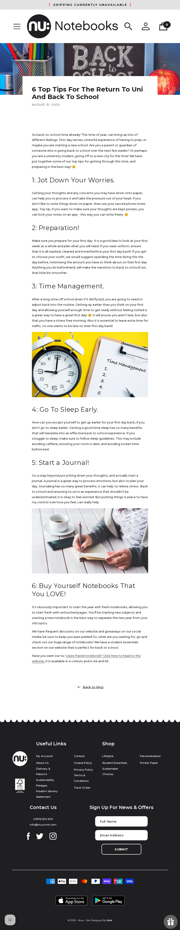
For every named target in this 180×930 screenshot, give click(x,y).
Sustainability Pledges (45, 782)
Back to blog (93, 687)
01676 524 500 (43, 819)
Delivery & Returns (43, 771)
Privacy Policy (83, 769)
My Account (44, 756)
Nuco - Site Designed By (92, 920)
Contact (79, 756)
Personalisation (150, 756)
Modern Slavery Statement (47, 794)
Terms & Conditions (81, 778)
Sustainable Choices (110, 771)
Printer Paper (149, 763)
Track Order (82, 787)
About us (42, 763)
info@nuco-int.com (43, 824)
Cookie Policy (83, 763)
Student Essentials (114, 763)
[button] (17, 26)
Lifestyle (107, 756)
